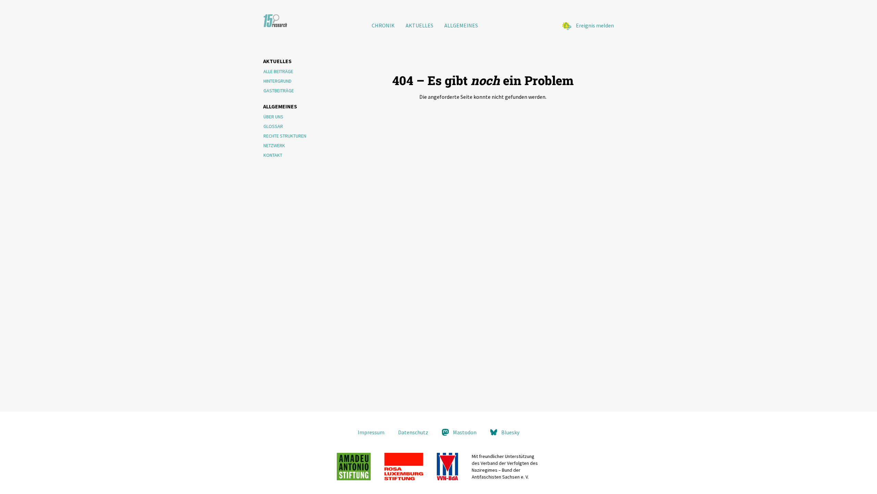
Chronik (383, 25)
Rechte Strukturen (284, 136)
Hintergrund (277, 81)
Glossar (273, 126)
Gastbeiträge (278, 90)
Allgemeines (461, 25)
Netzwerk (274, 145)
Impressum (371, 432)
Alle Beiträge (278, 71)
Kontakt (272, 155)
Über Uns (273, 117)
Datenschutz (413, 432)
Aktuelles (419, 25)
